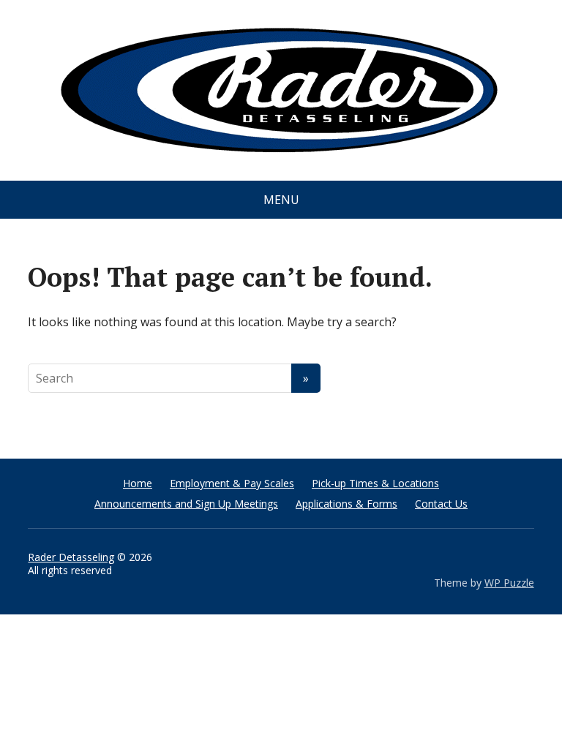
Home (137, 483)
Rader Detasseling (71, 557)
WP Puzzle (509, 583)
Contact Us (441, 504)
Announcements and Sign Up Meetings (186, 504)
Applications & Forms (346, 504)
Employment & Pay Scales (232, 483)
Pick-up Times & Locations (375, 483)
